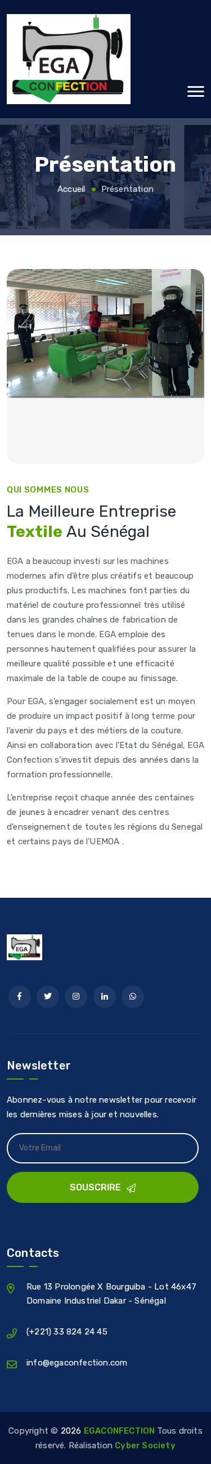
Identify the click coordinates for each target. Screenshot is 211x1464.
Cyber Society (145, 1445)
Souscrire (95, 1187)
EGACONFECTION (120, 1431)
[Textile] (105, 59)
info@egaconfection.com (76, 1363)
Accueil (71, 189)
